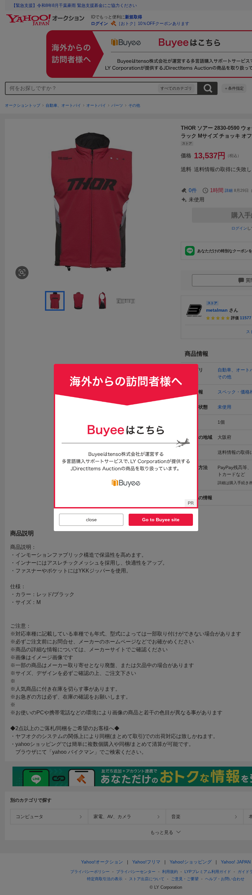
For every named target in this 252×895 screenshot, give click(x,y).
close (91, 519)
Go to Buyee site (160, 519)
